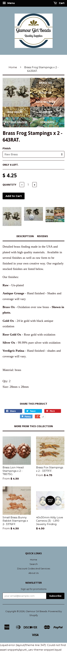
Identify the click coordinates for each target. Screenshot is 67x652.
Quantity (9, 184)
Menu (11, 3)
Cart (61, 3)
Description (25, 236)
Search (34, 564)
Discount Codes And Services (33, 568)
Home (13, 67)
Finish (7, 148)
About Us (33, 573)
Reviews (42, 236)
